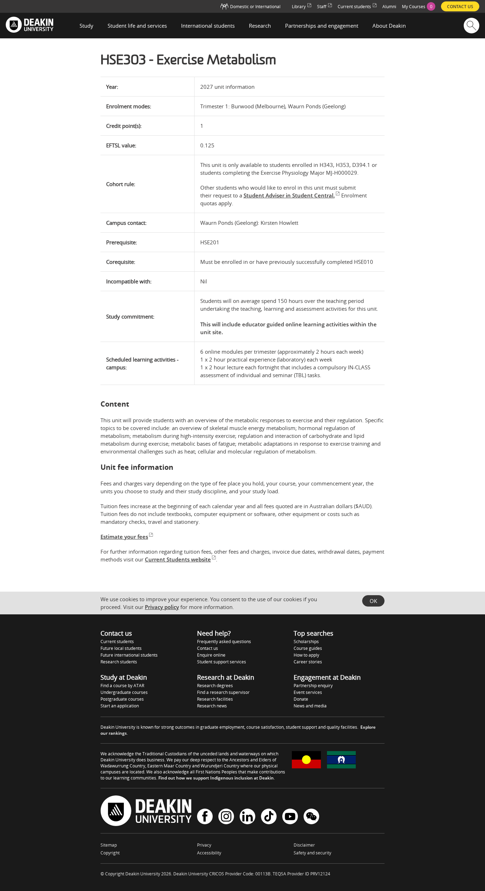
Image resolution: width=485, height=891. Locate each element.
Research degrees (215, 686)
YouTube (290, 817)
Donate (301, 699)
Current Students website (178, 559)
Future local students (121, 648)
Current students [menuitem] (354, 7)
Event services (308, 692)
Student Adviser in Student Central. (289, 195)
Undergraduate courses (124, 692)
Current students (117, 642)
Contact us (207, 648)
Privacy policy (162, 606)
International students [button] (208, 25)
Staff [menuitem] (321, 7)
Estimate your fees (124, 536)
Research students (118, 662)
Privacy (204, 845)
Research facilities (215, 699)
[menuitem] (418, 6)
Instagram (226, 817)
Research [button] (260, 25)
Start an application (119, 706)
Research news (212, 706)
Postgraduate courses (122, 699)
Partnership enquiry (313, 686)
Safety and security (312, 853)
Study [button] (86, 25)
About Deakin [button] (389, 25)
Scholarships (306, 642)
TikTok (269, 817)
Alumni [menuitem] (389, 7)
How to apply (306, 655)
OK (373, 600)
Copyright (110, 853)
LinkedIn (247, 817)
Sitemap (108, 845)
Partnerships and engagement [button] (321, 25)
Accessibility (209, 853)
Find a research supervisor (223, 692)
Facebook (205, 817)
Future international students (129, 655)
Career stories (308, 662)
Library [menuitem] (299, 7)
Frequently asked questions (224, 642)
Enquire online (211, 655)
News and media (310, 706)
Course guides (308, 648)
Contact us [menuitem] (460, 7)
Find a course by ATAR (122, 686)
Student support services (221, 662)
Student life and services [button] (137, 25)
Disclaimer (304, 845)
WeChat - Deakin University (311, 817)
